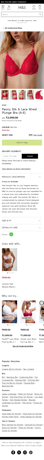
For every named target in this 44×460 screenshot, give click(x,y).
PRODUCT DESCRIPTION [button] (13, 177)
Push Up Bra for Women (12, 383)
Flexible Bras (29, 383)
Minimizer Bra (33, 380)
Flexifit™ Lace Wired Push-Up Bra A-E (10, 340)
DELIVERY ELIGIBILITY (11, 151)
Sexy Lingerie (28, 369)
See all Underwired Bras (23, 346)
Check (30, 156)
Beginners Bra (7, 386)
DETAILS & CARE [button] (9, 227)
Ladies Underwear (9, 394)
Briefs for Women (25, 394)
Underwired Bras (26, 377)
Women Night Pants (10, 417)
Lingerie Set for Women (11, 369)
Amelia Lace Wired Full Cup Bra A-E (28, 340)
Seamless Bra (12, 377)
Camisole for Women (33, 425)
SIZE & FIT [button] (6, 220)
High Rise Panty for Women (21, 397)
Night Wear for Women (11, 414)
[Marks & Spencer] (22, 9)
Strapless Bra (20, 380)
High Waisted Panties (18, 400)
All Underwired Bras (13, 28)
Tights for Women (25, 427)
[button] (7, 272)
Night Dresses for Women (31, 417)
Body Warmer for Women (12, 425)
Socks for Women (9, 427)
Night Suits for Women (32, 414)
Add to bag (22, 142)
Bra (3, 377)
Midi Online (26, 403)
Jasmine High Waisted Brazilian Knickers (9, 285)
